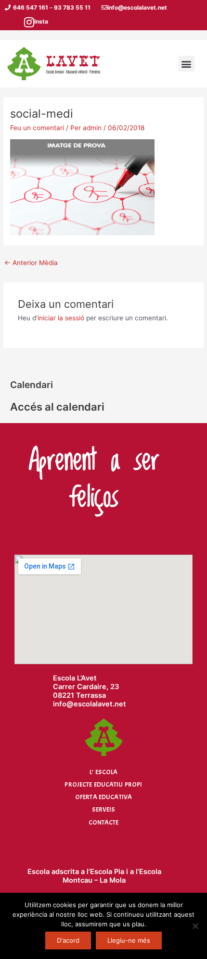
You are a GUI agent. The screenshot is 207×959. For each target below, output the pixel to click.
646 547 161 (30, 7)
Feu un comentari (37, 128)
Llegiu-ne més (128, 940)
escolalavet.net (100, 704)
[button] (186, 64)
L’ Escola (103, 772)
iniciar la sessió (61, 318)
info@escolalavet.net (137, 7)
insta (41, 21)
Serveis (104, 809)
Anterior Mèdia (31, 263)
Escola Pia (107, 871)
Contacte (104, 822)
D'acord (68, 940)
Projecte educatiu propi (103, 784)
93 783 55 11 (72, 7)
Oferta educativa (103, 797)
